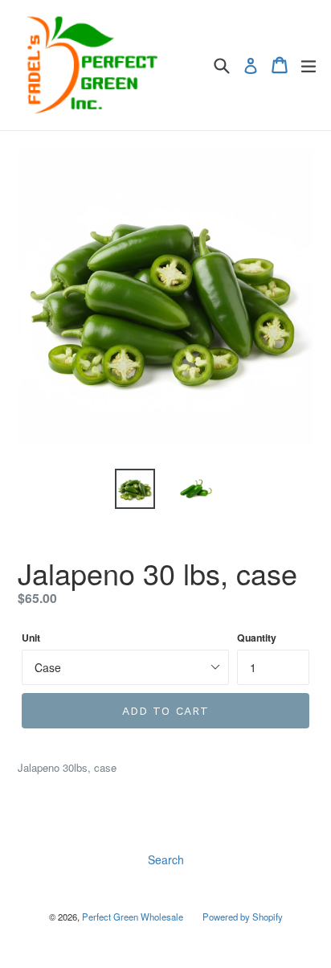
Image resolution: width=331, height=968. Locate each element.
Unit (31, 638)
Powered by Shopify (242, 916)
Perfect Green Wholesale (132, 916)
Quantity (256, 638)
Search (166, 859)
